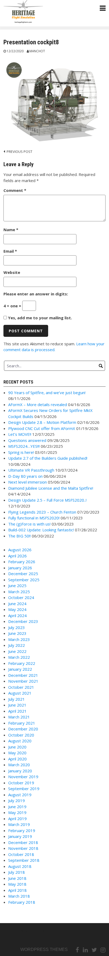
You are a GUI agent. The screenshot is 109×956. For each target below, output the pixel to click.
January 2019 (20, 836)
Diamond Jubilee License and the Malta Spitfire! (50, 488)
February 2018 (21, 902)
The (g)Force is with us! (29, 524)
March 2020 (19, 764)
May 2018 (17, 884)
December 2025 (23, 573)
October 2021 (21, 687)
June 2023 (17, 633)
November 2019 (23, 776)
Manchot (37, 51)
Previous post (19, 151)
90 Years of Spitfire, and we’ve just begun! (46, 392)
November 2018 (23, 848)
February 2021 (21, 723)
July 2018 (16, 872)
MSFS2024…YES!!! (24, 446)
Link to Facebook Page (27, 931)
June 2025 (17, 585)
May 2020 (17, 752)
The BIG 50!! (19, 536)
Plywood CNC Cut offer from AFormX (41, 428)
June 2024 (17, 603)
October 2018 (21, 854)
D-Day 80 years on (25, 476)
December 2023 (23, 621)
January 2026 (20, 567)
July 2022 (16, 645)
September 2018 (23, 860)
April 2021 (17, 711)
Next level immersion (27, 482)
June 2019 (17, 806)
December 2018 (23, 842)
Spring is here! (21, 452)
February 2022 (21, 663)
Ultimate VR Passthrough (31, 470)
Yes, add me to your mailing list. (39, 317)
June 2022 (17, 651)
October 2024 (21, 597)
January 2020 (20, 770)
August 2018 (19, 866)
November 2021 (23, 681)
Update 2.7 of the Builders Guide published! (47, 458)
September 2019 (23, 788)
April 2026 (17, 555)
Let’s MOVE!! (19, 434)
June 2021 (17, 705)
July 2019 (16, 800)
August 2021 (19, 693)
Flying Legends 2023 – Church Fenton (42, 512)
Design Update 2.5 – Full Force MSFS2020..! (47, 500)
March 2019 (19, 824)
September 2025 (23, 579)
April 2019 (17, 818)
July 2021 (16, 699)
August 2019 (19, 794)
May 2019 (17, 812)
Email (10, 251)
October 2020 (21, 735)
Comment (14, 190)
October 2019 (21, 782)
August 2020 (19, 740)
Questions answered (27, 440)
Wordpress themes (44, 949)
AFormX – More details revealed (37, 404)
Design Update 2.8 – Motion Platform (42, 422)
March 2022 (19, 657)
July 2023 (16, 627)
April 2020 (17, 758)
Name (10, 229)
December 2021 (23, 675)
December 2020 (23, 728)
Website (11, 272)
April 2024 (17, 615)
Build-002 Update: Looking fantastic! (41, 529)
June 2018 (17, 878)
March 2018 (19, 896)
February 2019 (21, 830)
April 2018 (17, 890)
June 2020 (17, 747)
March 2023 (19, 639)
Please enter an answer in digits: (35, 293)
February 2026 (21, 561)
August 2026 (19, 549)
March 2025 (19, 591)
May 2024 (17, 609)
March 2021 (19, 717)
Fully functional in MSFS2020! (34, 517)
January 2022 (20, 669)
